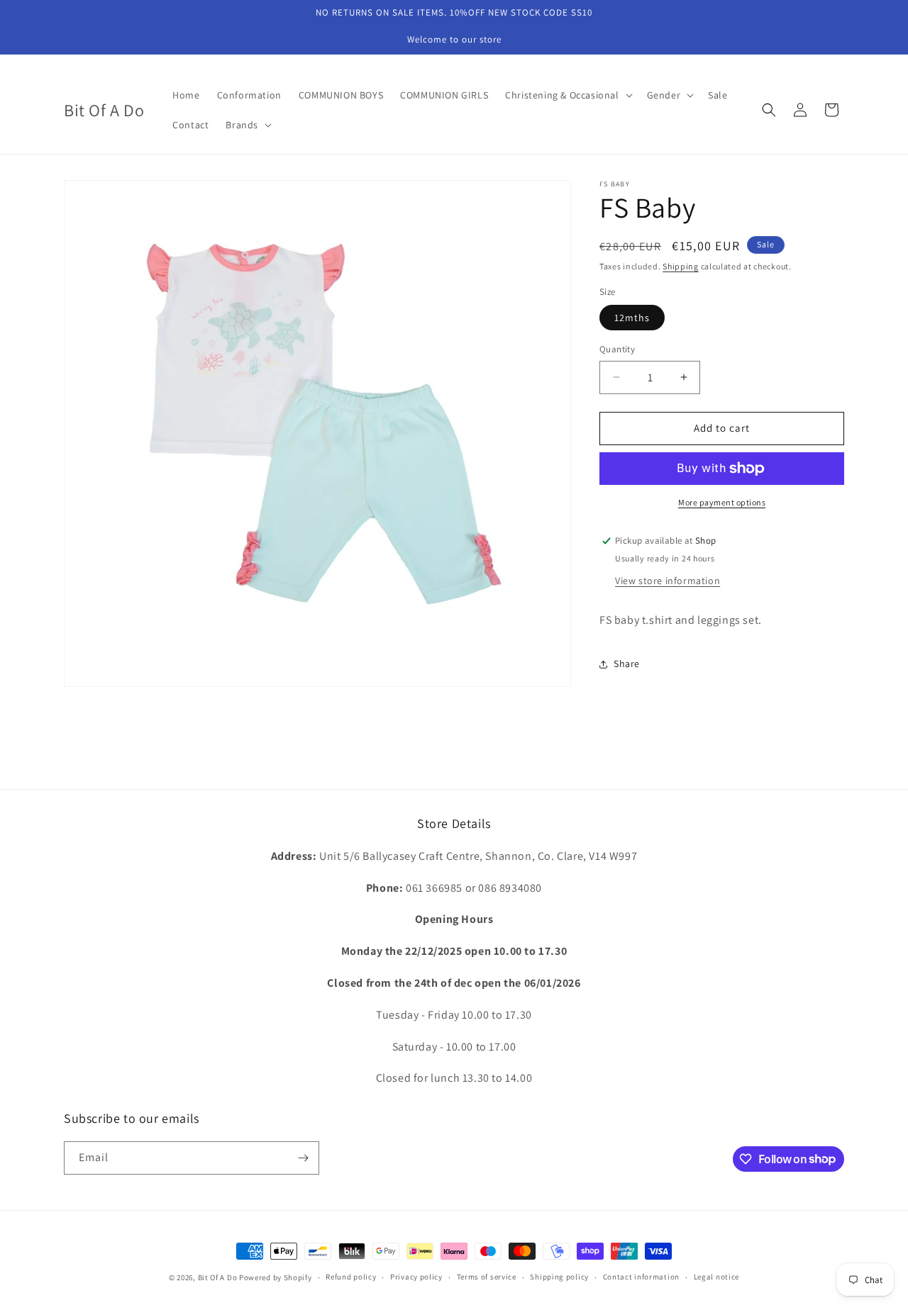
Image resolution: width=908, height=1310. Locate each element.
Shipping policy (559, 1277)
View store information (667, 580)
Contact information (641, 1277)
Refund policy (351, 1277)
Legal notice (716, 1277)
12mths (632, 317)
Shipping (681, 266)
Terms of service (486, 1277)
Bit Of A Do (218, 1277)
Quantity (617, 349)
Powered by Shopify (275, 1277)
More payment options (721, 502)
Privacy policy (416, 1277)
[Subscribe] (303, 1158)
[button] (567, 95)
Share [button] (627, 663)
